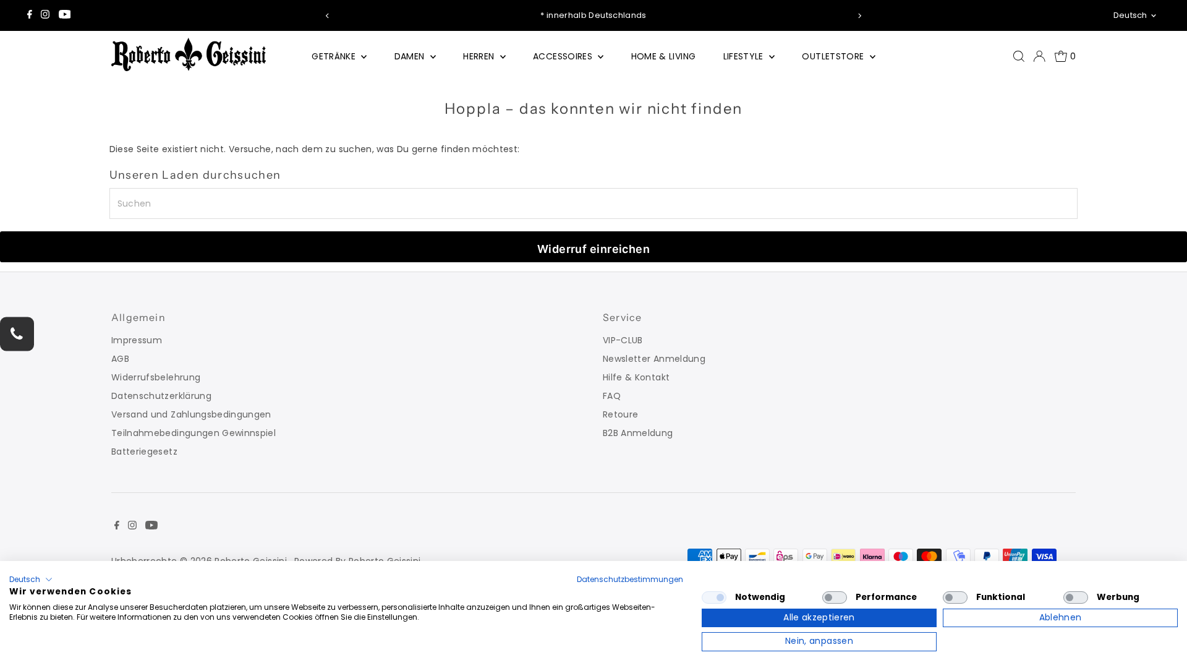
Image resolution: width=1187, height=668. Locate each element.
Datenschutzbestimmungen (630, 579)
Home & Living (663, 56)
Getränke (335, 56)
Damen (410, 56)
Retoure (620, 414)
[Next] (860, 16)
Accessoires (564, 56)
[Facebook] (29, 15)
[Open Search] (1018, 56)
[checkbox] (714, 597)
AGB (120, 359)
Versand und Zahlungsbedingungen (191, 414)
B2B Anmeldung (638, 433)
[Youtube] (65, 15)
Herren (479, 56)
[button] (31, 579)
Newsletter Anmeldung (654, 359)
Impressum (136, 340)
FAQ (612, 396)
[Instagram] (45, 15)
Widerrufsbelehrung (155, 377)
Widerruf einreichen (593, 248)
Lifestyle (745, 56)
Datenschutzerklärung (161, 396)
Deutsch (1130, 15)
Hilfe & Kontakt (636, 377)
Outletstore (834, 56)
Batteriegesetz (144, 451)
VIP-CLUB (623, 340)
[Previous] (327, 16)
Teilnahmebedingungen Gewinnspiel (193, 433)
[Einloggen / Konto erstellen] (1039, 56)
